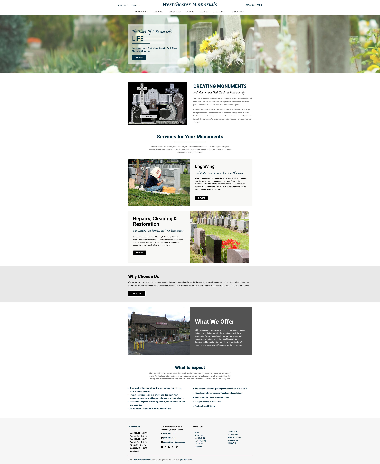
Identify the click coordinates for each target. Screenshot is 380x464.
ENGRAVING (232, 443)
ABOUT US (122, 5)
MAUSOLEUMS (175, 12)
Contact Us (139, 58)
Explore (201, 198)
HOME (197, 432)
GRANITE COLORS (234, 437)
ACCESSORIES (219, 12)
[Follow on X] (165, 446)
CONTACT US (135, 5)
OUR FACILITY (233, 440)
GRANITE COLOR (238, 12)
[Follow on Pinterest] (169, 447)
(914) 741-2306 (169, 438)
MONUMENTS (140, 12)
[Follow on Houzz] (172, 446)
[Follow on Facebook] (162, 447)
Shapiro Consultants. (185, 460)
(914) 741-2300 (254, 5)
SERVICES (203, 12)
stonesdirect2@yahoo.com (174, 442)
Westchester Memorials (142, 460)
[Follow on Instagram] (176, 446)
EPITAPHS (190, 12)
